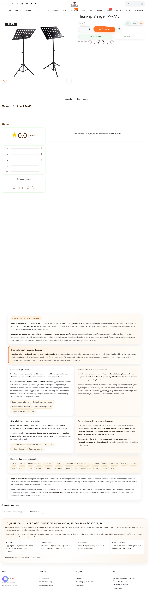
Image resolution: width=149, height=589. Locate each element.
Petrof (58, 463)
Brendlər (119, 10)
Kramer (22, 468)
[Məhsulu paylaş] (4, 80)
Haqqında (68, 99)
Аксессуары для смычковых (85, 582)
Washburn (39, 468)
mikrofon (95, 326)
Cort (88, 463)
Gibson (124, 463)
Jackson (133, 463)
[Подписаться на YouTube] (26, 3)
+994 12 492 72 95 (122, 581)
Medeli (30, 463)
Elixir (75, 468)
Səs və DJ (74, 10)
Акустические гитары (46, 582)
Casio (39, 463)
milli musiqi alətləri (123, 354)
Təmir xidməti (139, 10)
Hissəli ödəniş (82, 99)
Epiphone (114, 463)
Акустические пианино (9, 586)
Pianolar (18, 10)
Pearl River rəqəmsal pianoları (23, 411)
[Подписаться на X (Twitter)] (17, 3)
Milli (91, 10)
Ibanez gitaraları (48, 444)
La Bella (95, 468)
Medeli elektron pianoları (21, 407)
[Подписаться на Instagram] (22, 3)
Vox (112, 468)
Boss (13, 468)
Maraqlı (109, 10)
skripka (88, 326)
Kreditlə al (97, 37)
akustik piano (95, 354)
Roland (22, 463)
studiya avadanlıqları (107, 326)
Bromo (49, 468)
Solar (30, 468)
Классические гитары (46, 585)
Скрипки (78, 578)
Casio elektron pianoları (43, 407)
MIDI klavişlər (80, 326)
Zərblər (64, 10)
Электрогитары (44, 578)
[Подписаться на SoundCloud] (31, 3)
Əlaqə (128, 10)
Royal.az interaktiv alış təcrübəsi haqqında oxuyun (23, 557)
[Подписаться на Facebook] (13, 3)
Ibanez (104, 463)
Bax (141, 23)
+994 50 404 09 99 (122, 584)
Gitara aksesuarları (42, 10)
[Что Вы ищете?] (127, 3)
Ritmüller (80, 463)
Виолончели (80, 585)
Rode (68, 468)
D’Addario (84, 468)
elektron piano (83, 354)
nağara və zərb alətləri (65, 326)
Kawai (14, 463)
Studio (83, 10)
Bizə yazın (130, 36)
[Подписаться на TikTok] (36, 3)
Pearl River (49, 463)
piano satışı (73, 354)
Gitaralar (28, 10)
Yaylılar (55, 10)
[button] (24, 148)
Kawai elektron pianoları (21, 402)
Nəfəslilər (99, 10)
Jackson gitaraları (18, 449)
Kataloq (8, 10)
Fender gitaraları (32, 444)
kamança (43, 326)
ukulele (53, 326)
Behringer (59, 468)
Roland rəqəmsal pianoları (43, 402)
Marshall (104, 468)
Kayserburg (69, 463)
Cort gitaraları (17, 444)
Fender (96, 463)
